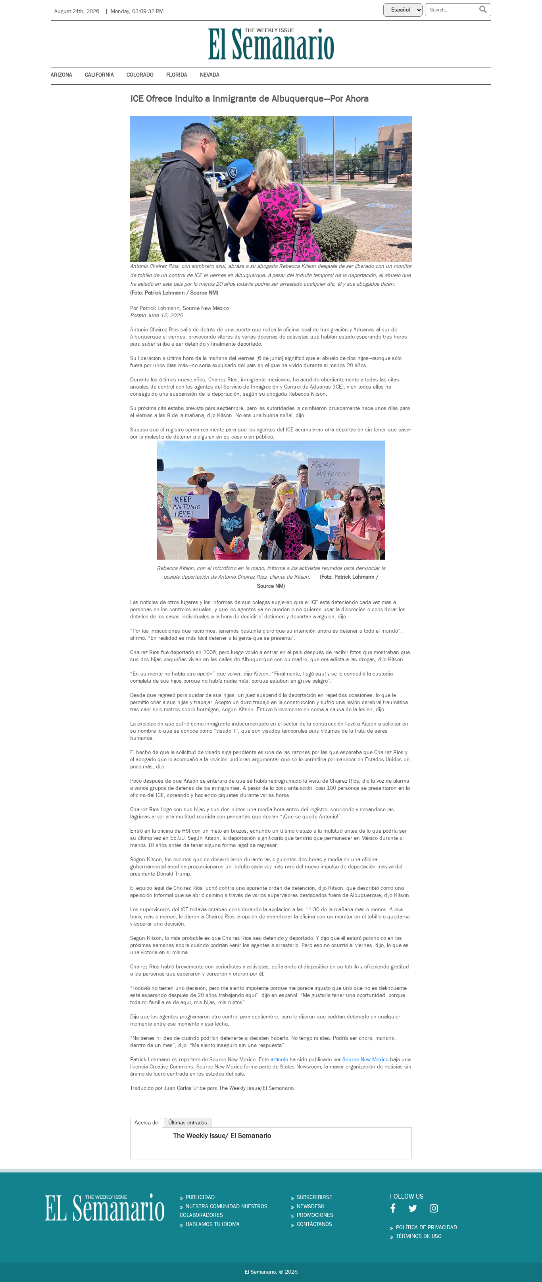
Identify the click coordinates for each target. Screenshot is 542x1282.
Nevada (209, 75)
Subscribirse (315, 1197)
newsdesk (311, 1206)
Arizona (61, 75)
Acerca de (146, 1123)
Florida (176, 75)
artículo (279, 1059)
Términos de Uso (419, 1236)
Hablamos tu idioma (213, 1224)
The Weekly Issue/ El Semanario (222, 1135)
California (99, 75)
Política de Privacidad (426, 1227)
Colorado (140, 75)
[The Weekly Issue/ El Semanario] (137, 1136)
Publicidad (200, 1197)
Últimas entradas (187, 1123)
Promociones (315, 1215)
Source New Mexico (365, 1059)
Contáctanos (314, 1224)
